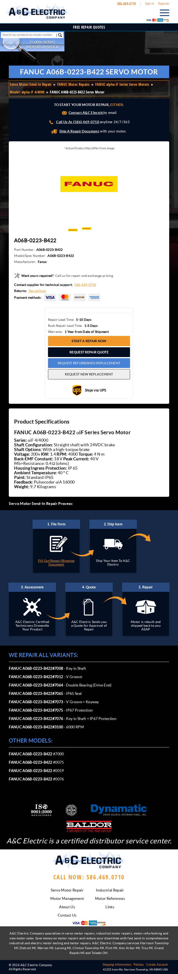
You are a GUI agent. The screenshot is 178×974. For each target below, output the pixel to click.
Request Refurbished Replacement (89, 363)
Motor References (110, 898)
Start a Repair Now (89, 341)
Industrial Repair (110, 890)
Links (109, 907)
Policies (139, 964)
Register (164, 3)
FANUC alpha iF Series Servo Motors (122, 84)
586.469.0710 (126, 3)
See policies (37, 291)
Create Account (157, 964)
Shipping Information (117, 964)
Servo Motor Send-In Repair (30, 84)
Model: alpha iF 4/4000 (27, 92)
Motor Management (67, 898)
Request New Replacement (89, 374)
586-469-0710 (85, 285)
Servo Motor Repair (67, 890)
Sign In (149, 3)
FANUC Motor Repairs (73, 84)
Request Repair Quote (89, 352)
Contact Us (67, 915)
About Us (67, 907)
